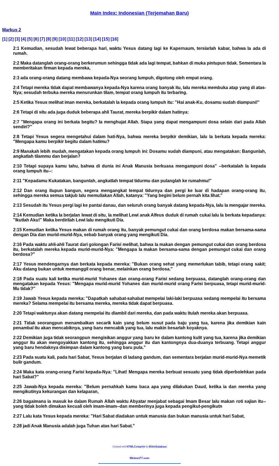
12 (79, 39)
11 (71, 39)
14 (97, 39)
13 (88, 39)
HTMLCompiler (136, 446)
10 (62, 39)
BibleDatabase (158, 446)
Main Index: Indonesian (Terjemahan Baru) (139, 13)
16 (114, 39)
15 (105, 39)
